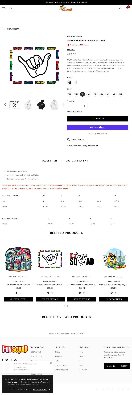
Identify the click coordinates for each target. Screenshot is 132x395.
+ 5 (26, 277)
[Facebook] (2, 360)
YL (89, 94)
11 (67, 146)
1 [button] (64, 306)
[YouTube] (15, 360)
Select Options (18, 299)
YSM (76, 94)
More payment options (98, 133)
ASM (101, 94)
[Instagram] (11, 360)
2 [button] (67, 306)
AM (108, 94)
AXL (120, 94)
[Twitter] (6, 360)
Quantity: (71, 101)
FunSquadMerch (74, 36)
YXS (69, 94)
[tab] (66, 233)
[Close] (51, 363)
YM (82, 94)
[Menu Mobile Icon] (3, 8)
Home (51, 333)
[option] (34, 65)
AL (114, 94)
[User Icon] (120, 8)
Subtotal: (71, 111)
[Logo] (65, 8)
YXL (95, 94)
